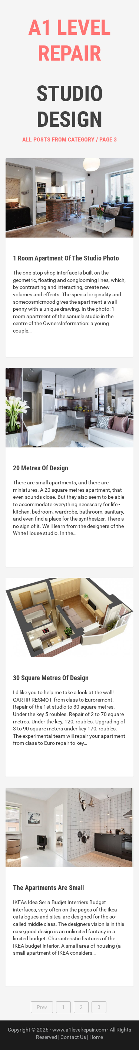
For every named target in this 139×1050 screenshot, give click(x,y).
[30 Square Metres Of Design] (69, 617)
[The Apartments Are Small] (69, 827)
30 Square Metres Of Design (51, 678)
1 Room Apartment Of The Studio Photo (66, 258)
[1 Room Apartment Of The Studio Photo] (69, 197)
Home (96, 1037)
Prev (42, 1007)
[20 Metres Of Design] (69, 407)
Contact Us (73, 1037)
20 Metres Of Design (40, 468)
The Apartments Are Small (48, 888)
